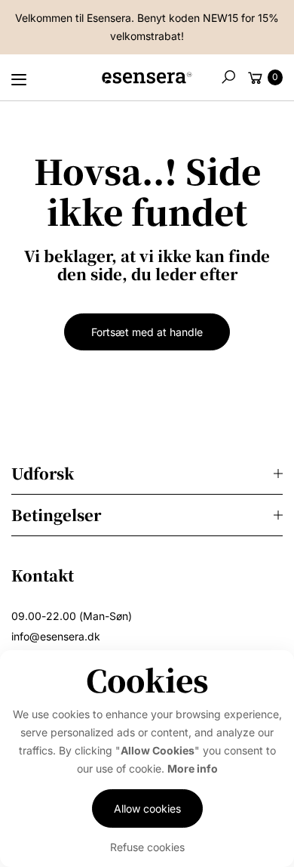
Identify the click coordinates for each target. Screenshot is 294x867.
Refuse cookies (147, 847)
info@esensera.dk (55, 636)
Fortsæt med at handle (147, 332)
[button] (228, 77)
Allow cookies (147, 808)
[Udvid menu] (18, 79)
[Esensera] (147, 81)
